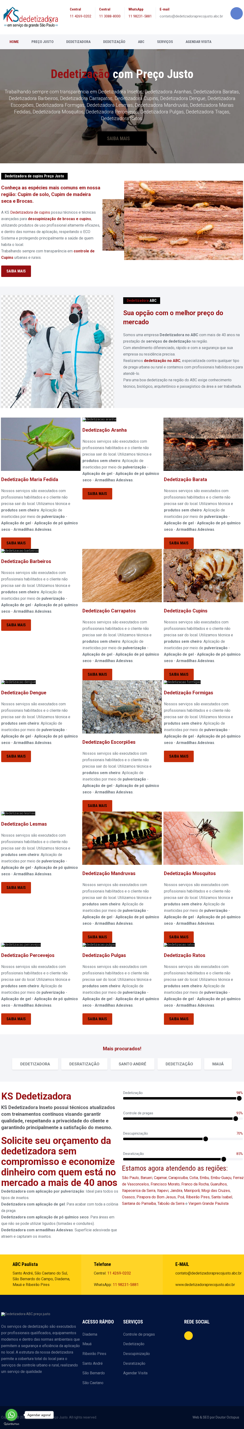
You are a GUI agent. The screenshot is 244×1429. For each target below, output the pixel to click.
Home (14, 42)
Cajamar (160, 1177)
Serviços (165, 42)
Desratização (134, 1363)
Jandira (176, 1190)
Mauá (87, 1344)
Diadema (89, 1334)
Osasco (128, 1197)
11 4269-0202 (80, 16)
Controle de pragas (139, 1334)
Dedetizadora (78, 42)
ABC (141, 42)
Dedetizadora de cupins (30, 212)
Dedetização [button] (179, 1064)
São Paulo (130, 1177)
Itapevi (162, 1190)
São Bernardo (93, 1373)
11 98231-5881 (140, 16)
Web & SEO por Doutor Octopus (216, 1417)
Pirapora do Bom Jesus (156, 1197)
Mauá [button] (218, 1064)
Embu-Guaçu (221, 1177)
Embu (204, 1177)
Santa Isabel (221, 1197)
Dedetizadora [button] (35, 1064)
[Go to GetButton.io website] (11, 1424)
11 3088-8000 (110, 16)
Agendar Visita (198, 42)
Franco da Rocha (195, 1184)
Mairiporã (192, 1190)
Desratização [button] (84, 1064)
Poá (181, 1197)
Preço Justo (42, 42)
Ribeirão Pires (198, 1197)
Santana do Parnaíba (139, 1203)
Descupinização (136, 1353)
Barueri (146, 1177)
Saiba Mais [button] (16, 271)
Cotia (193, 1177)
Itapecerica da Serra (138, 1190)
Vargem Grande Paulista (208, 1203)
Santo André (92, 1363)
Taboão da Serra (171, 1203)
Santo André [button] (132, 1064)
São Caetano (92, 1383)
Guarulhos (218, 1184)
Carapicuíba (178, 1177)
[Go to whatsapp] (11, 1415)
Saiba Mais (119, 138)
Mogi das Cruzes (215, 1190)
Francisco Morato (165, 1184)
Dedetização (114, 42)
